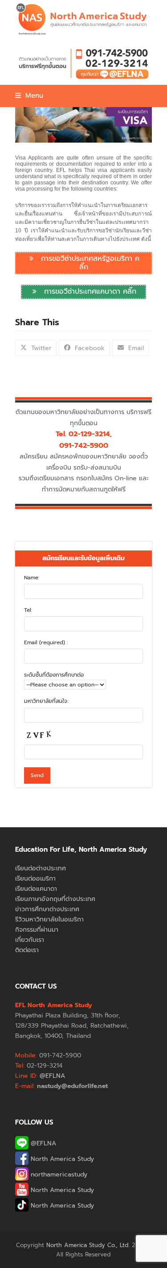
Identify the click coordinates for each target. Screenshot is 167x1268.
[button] (29, 95)
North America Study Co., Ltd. (88, 1245)
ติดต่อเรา (27, 950)
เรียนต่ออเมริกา (35, 878)
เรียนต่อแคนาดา (36, 888)
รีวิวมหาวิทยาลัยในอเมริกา (49, 919)
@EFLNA (42, 1143)
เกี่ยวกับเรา (29, 940)
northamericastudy (58, 1174)
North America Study (61, 1159)
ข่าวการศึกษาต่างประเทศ (47, 909)
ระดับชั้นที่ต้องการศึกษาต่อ (54, 675)
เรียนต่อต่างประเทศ (40, 868)
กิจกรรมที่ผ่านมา (36, 929)
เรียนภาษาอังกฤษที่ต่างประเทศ (55, 899)
